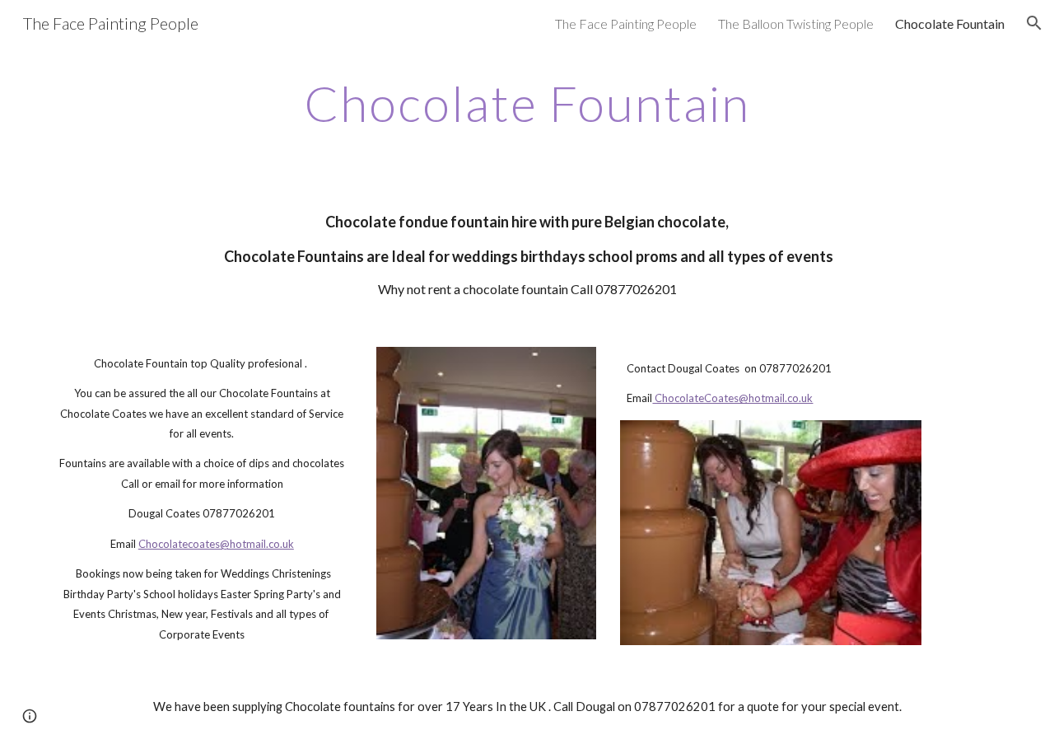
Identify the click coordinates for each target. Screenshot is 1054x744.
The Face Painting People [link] (626, 23)
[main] (527, 103)
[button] (1034, 23)
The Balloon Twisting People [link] (796, 23)
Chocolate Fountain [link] (950, 23)
